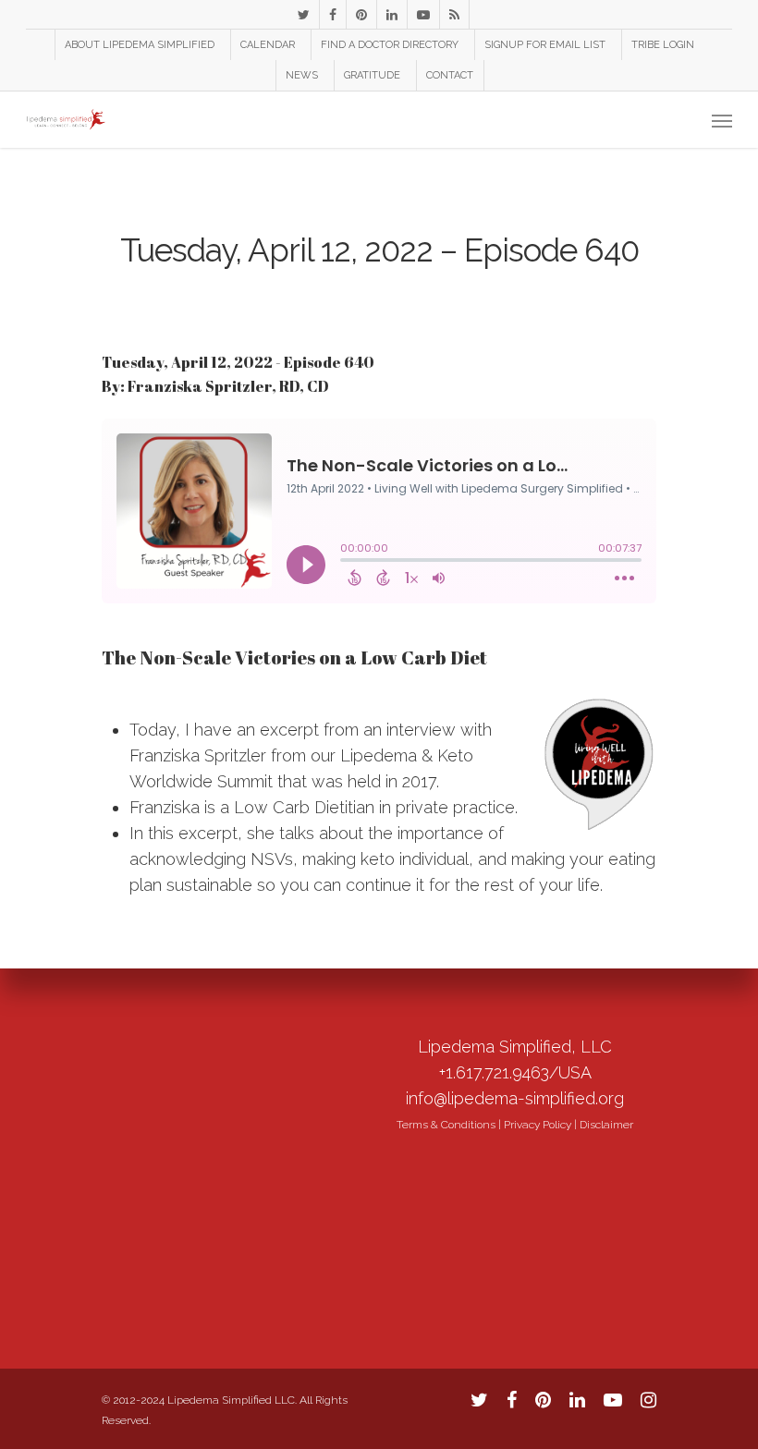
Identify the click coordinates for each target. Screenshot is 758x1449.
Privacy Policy (537, 1124)
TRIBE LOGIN (662, 45)
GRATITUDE (372, 75)
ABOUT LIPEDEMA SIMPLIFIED (139, 45)
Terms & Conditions (446, 1124)
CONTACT (449, 75)
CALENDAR (267, 45)
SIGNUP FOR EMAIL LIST (544, 45)
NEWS (302, 75)
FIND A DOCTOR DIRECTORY (389, 45)
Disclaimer (606, 1124)
